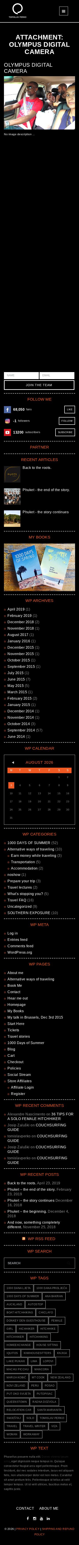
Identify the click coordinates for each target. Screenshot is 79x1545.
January (18, 641)
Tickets (13, 1030)
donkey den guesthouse (26, 1320)
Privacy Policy (28, 1529)
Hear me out (17, 998)
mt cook (38, 1377)
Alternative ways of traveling (30, 849)
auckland (14, 1304)
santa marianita (49, 1410)
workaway (31, 1434)
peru (35, 1385)
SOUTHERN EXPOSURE (28, 913)
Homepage (16, 1005)
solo (30, 1418)
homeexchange (19, 1345)
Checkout (15, 1062)
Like (69, 409)
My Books (15, 1011)
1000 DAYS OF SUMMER (28, 843)
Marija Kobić (16, 1377)
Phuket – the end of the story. (31, 1189)
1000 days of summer (23, 1296)
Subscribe (65, 432)
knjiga (62, 1353)
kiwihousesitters (37, 1353)
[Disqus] (39, 205)
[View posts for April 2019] (11, 762)
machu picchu (18, 1369)
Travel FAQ (16, 900)
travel (12, 1426)
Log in (12, 933)
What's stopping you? (25, 894)
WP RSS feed (42, 1239)
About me (15, 973)
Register (18, 1094)
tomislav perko (52, 1418)
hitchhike (48, 1328)
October (18, 660)
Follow (66, 421)
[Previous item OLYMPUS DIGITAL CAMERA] (22, 102)
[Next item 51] (57, 102)
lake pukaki (16, 1361)
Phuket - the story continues (46, 512)
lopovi (48, 1361)
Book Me (14, 985)
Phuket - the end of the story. (46, 490)
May (15, 686)
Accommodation (24, 868)
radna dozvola (44, 1401)
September (21, 666)
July (15, 673)
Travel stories (18, 1036)
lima (34, 1361)
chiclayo (46, 1312)
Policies (14, 1068)
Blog (11, 1049)
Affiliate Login (22, 1087)
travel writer (34, 1426)
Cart (10, 1055)
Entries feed (17, 940)
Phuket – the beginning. (27, 1211)
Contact (13, 992)
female (57, 1320)
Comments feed (20, 946)
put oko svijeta (19, 1393)
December (20, 622)
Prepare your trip (21, 881)
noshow (13, 875)
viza (54, 1426)
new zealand (60, 1377)
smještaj (14, 1418)
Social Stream (19, 1075)
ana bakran (54, 1296)
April (16, 609)
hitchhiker (15, 1336)
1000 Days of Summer (25, 1043)
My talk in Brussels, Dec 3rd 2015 (35, 1017)
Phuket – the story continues (30, 1200)
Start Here (15, 1024)
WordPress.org (19, 952)
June (16, 679)
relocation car (19, 1410)
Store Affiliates (19, 1081)
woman (12, 1434)
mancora (41, 1369)
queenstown (17, 1401)
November (20, 628)
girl (10, 1328)
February (19, 616)
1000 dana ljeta (19, 1288)
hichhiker (27, 1328)
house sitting (47, 1345)
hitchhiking (39, 1336)
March (17, 692)
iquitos (12, 1353)
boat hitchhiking (20, 1312)
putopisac (45, 1393)
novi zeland (16, 1385)
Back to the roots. (37, 468)
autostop (35, 1304)
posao (50, 1385)
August (18, 635)
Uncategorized (19, 906)
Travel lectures (19, 887)
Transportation (23, 862)
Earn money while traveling (33, 855)
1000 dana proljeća (51, 1288)
